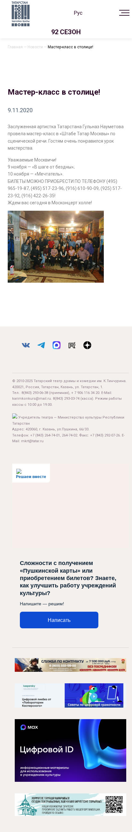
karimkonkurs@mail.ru (31, 398)
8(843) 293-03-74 (66, 398)
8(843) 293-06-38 (34, 393)
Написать (59, 620)
